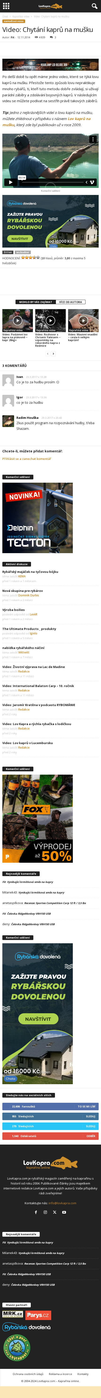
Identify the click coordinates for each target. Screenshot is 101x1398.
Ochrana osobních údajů (28, 1374)
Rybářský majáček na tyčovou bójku (30, 572)
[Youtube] (64, 1213)
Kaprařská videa (20, 16)
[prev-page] (47, 353)
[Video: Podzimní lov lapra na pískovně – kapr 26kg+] (17, 320)
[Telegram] (69, 49)
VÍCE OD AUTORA (70, 302)
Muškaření (22, 252)
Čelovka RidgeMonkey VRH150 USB (28, 913)
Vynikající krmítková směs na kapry (30, 882)
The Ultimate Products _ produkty (29, 629)
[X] (48, 49)
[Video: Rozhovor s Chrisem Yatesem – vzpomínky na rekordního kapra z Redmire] (50, 320)
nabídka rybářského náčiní (23, 648)
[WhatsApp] (58, 49)
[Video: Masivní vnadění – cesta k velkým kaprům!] (83, 320)
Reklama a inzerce (60, 1374)
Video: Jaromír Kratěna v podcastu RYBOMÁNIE (38, 705)
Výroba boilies (13, 610)
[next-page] (53, 353)
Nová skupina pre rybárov (22, 591)
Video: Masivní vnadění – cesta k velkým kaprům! (82, 337)
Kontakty (83, 1374)
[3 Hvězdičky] (30, 257)
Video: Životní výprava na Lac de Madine (33, 667)
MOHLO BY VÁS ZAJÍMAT (35, 302)
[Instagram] (46, 1213)
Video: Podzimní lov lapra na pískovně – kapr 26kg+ (14, 337)
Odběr (90, 1136)
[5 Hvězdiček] (38, 257)
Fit (12, 37)
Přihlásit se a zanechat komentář (26, 459)
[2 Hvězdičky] (27, 257)
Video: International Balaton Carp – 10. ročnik (38, 686)
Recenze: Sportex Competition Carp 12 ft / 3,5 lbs (55, 903)
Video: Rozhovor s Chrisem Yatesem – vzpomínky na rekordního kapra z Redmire (48, 340)
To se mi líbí (86, 1106)
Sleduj (90, 1116)
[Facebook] (37, 49)
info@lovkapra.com (62, 1203)
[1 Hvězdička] (23, 257)
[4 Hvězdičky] (34, 257)
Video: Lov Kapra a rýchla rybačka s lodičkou (36, 724)
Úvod (5, 16)
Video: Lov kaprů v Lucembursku (27, 743)
